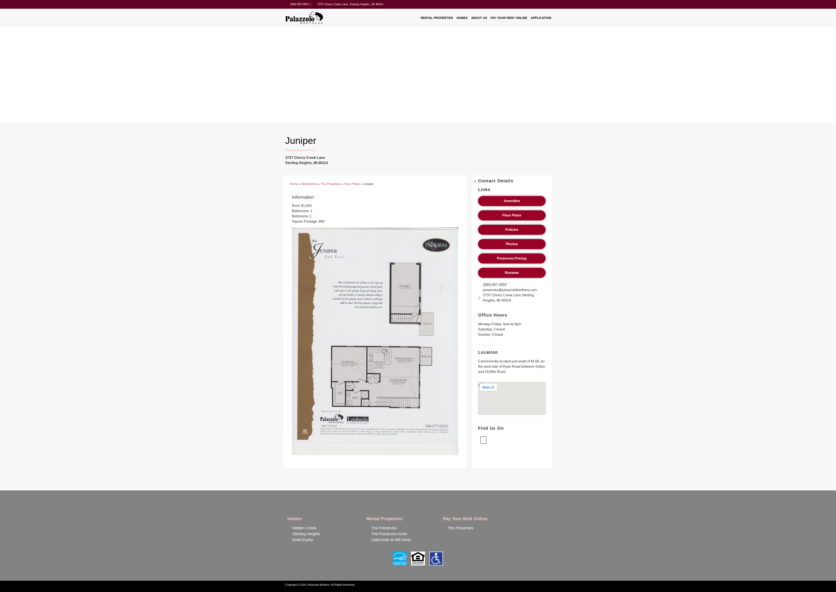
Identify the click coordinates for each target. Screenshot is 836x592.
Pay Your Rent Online (508, 18)
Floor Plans (352, 184)
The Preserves (331, 184)
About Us (479, 18)
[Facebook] (483, 440)
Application (541, 18)
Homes (462, 18)
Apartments (309, 184)
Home (294, 184)
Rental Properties (437, 18)
